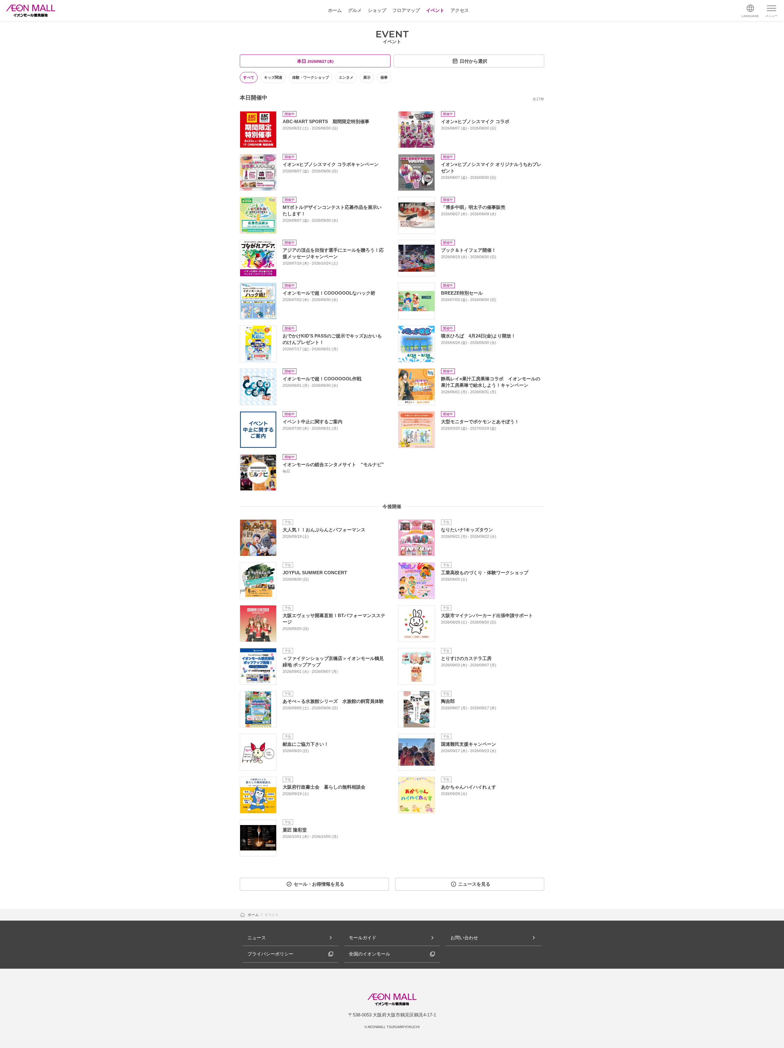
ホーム (254, 915)
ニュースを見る (474, 884)
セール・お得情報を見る (319, 884)
